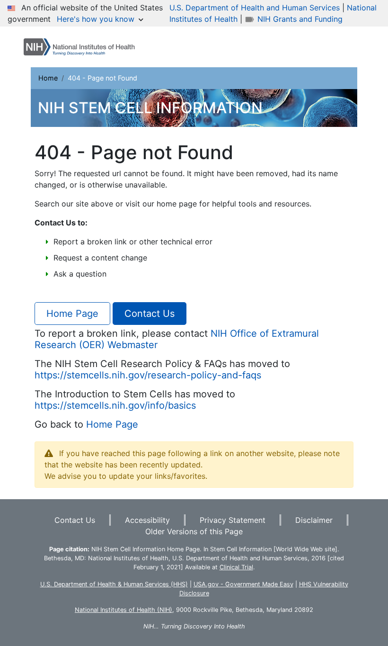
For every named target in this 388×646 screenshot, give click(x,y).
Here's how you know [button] (97, 19)
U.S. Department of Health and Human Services (254, 7)
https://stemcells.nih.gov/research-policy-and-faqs (148, 375)
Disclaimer (314, 520)
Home (48, 78)
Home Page (72, 313)
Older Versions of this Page (194, 531)
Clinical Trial (236, 567)
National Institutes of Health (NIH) (123, 609)
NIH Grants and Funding (299, 19)
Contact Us (149, 313)
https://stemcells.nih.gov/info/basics (115, 405)
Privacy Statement (232, 520)
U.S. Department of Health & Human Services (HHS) (114, 584)
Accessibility (147, 520)
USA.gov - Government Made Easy (243, 584)
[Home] (83, 46)
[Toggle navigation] (351, 46)
